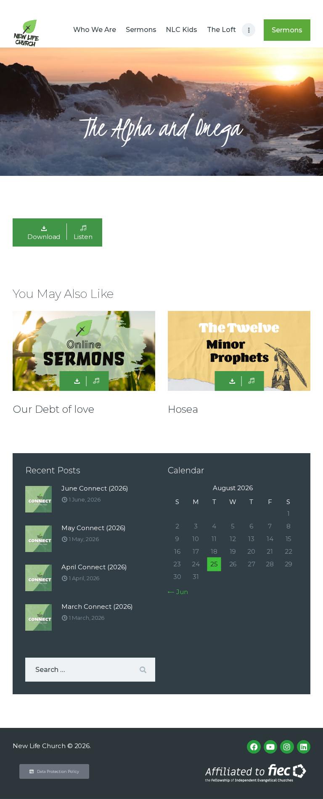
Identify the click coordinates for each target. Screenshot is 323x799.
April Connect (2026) (94, 567)
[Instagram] (287, 747)
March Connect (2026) (97, 607)
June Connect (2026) (94, 488)
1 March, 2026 (86, 617)
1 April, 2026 (84, 578)
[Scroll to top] (308, 778)
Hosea (183, 409)
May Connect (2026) (93, 528)
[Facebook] (253, 747)
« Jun (180, 592)
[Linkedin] (303, 747)
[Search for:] (90, 670)
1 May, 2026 (83, 539)
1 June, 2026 (84, 499)
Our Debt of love (53, 409)
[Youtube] (270, 747)
